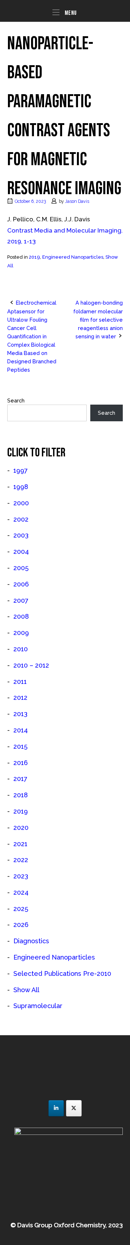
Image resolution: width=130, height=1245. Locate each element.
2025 (20, 908)
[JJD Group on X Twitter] (74, 1108)
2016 (20, 762)
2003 (21, 535)
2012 (20, 697)
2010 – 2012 (31, 665)
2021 (20, 844)
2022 (20, 860)
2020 (21, 827)
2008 (21, 616)
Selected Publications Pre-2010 (62, 973)
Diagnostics (31, 941)
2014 (20, 730)
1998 (20, 486)
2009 (21, 632)
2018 (20, 795)
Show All (26, 990)
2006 (21, 584)
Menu (70, 13)
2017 (20, 778)
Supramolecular (37, 1006)
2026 (21, 924)
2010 (20, 649)
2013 (20, 714)
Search (16, 400)
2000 (21, 503)
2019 (34, 257)
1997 (20, 470)
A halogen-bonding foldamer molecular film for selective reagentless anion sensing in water (98, 319)
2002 (21, 519)
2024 (21, 892)
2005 (21, 568)
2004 (21, 551)
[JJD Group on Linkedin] (56, 1108)
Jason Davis (77, 201)
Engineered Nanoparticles (72, 257)
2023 (20, 876)
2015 (20, 746)
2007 (21, 600)
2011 (20, 681)
